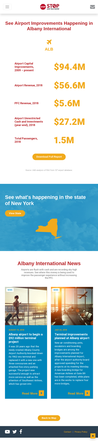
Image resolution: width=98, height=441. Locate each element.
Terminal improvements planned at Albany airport (72, 336)
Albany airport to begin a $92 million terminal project (26, 338)
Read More (30, 393)
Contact (67, 432)
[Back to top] (92, 435)
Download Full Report (49, 156)
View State (15, 213)
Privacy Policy (81, 432)
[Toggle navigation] (7, 7)
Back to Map (49, 418)
